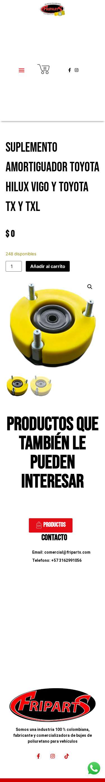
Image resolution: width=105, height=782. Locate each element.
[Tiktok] (66, 756)
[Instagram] (76, 70)
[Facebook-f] (69, 70)
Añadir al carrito (47, 266)
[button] (21, 70)
